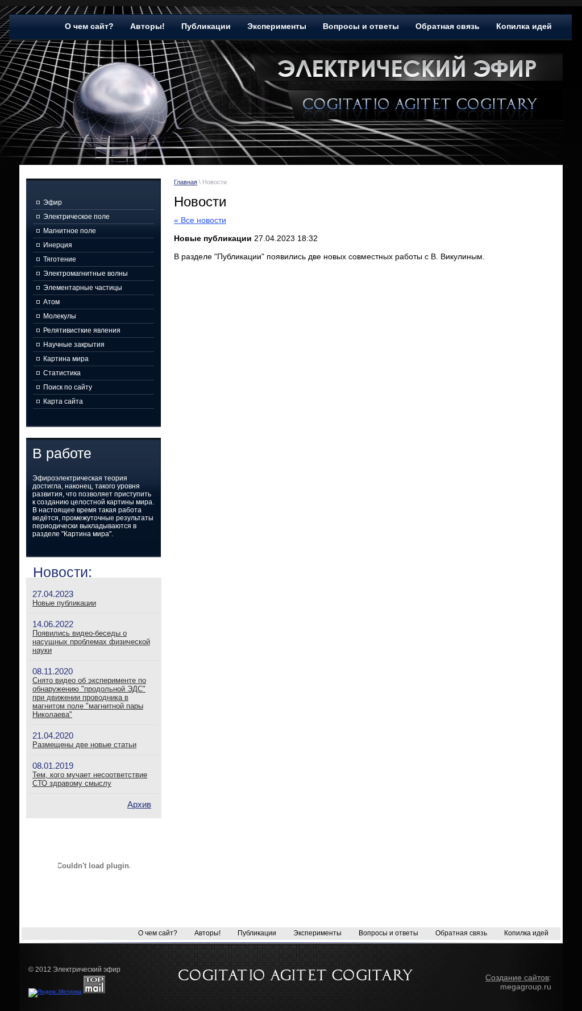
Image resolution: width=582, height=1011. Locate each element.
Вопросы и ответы (361, 26)
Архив (139, 804)
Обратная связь (447, 26)
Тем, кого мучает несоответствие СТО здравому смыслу (89, 779)
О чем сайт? (89, 26)
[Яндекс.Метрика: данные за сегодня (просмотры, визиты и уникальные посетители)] (55, 992)
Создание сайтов (517, 977)
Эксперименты (276, 26)
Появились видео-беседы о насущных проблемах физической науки (91, 641)
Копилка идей (524, 26)
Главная (185, 182)
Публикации (206, 26)
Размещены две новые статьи (84, 744)
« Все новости (200, 220)
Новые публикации (64, 603)
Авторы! (147, 26)
